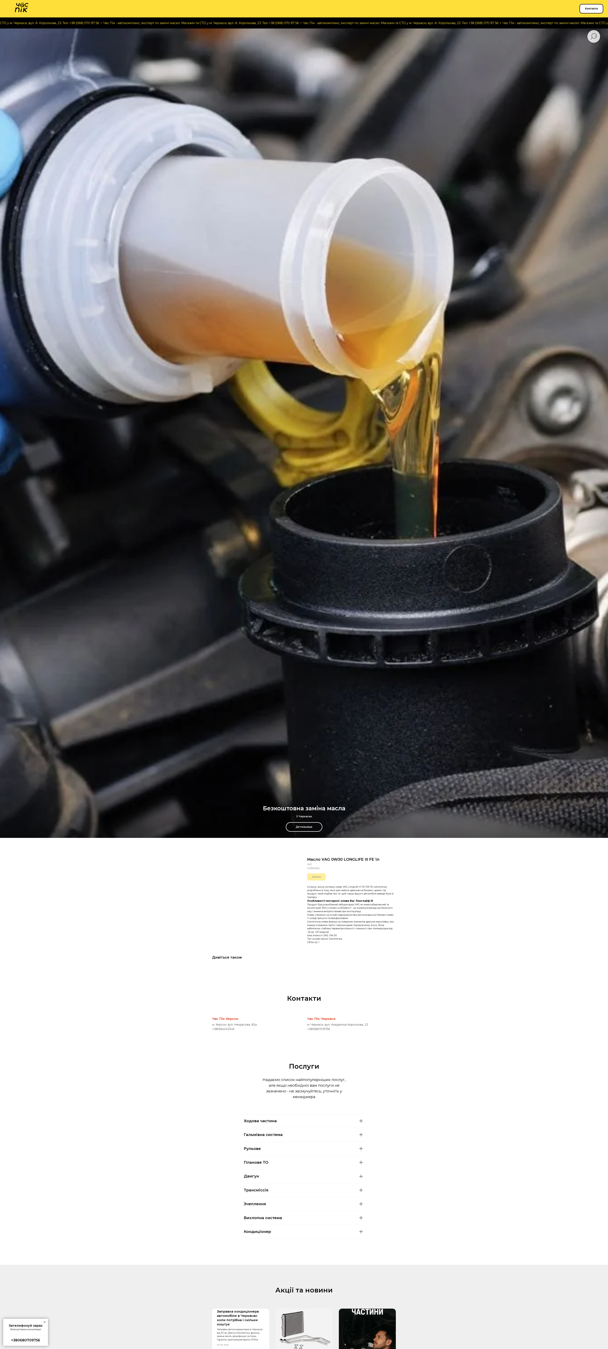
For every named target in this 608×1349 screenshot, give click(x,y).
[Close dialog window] (602, 1270)
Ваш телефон (553, 1318)
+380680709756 (318, 1029)
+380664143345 (223, 1029)
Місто (547, 1301)
